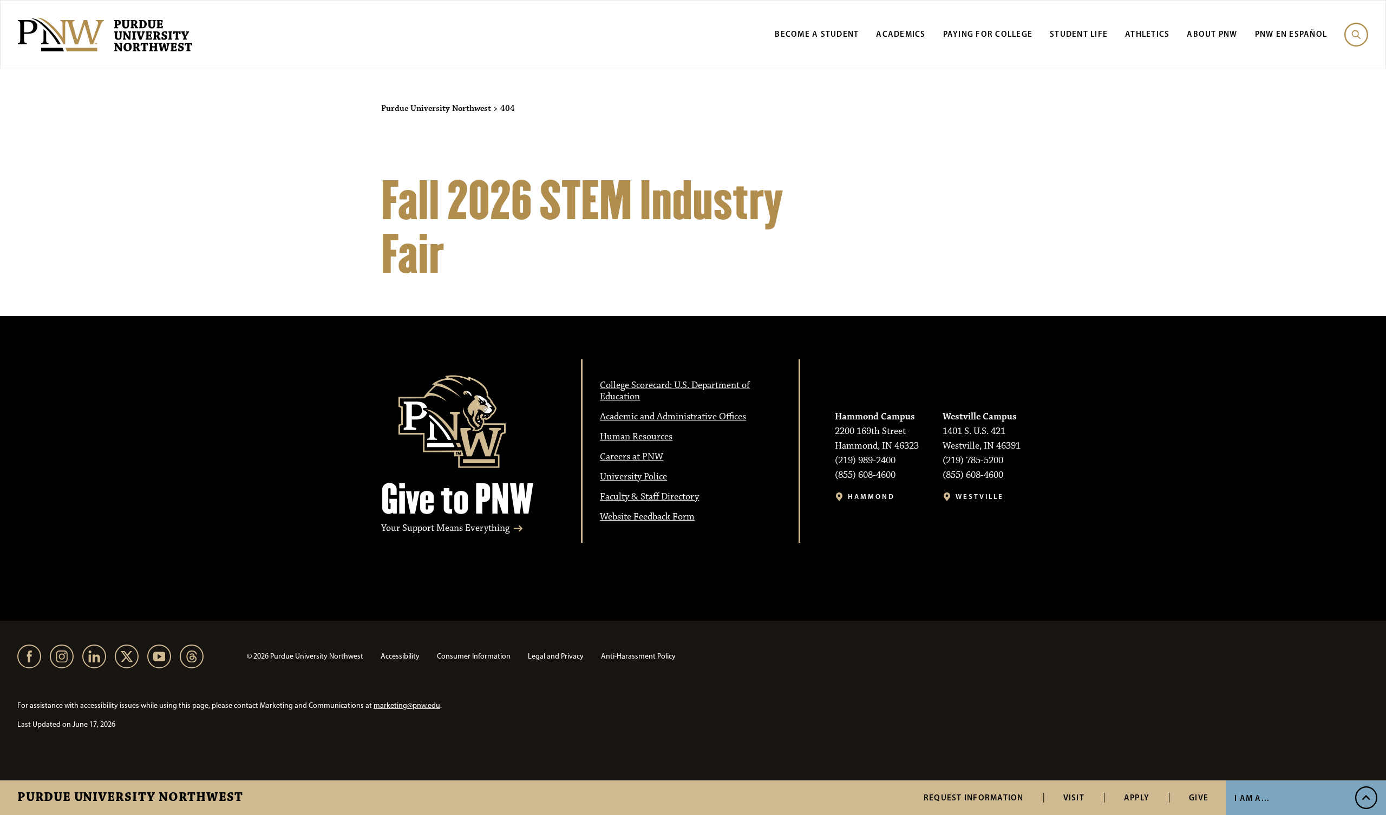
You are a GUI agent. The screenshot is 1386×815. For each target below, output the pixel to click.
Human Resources (636, 437)
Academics (900, 34)
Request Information (974, 797)
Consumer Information (474, 656)
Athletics (1147, 34)
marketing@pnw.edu (407, 705)
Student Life (1079, 34)
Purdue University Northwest (130, 797)
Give (1198, 797)
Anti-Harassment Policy (638, 656)
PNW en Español (1291, 34)
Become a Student (817, 34)
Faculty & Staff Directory (649, 497)
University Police (633, 477)
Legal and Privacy (556, 656)
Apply (1136, 797)
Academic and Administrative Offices (673, 417)
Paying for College (988, 34)
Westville (980, 496)
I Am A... (1252, 798)
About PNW (1212, 34)
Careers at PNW (631, 457)
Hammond (871, 496)
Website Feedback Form (647, 517)
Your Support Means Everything (445, 528)
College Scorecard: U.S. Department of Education (675, 391)
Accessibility (400, 656)
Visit (1073, 797)
